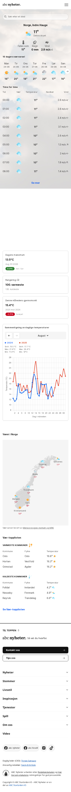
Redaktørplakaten (46, 772)
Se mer (35, 182)
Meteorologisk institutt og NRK (38, 528)
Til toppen (9, 630)
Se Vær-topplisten (14, 609)
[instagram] (44, 747)
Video (6, 733)
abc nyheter (14, 747)
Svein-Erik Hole (28, 765)
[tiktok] (51, 747)
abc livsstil (33, 747)
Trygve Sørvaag (28, 760)
